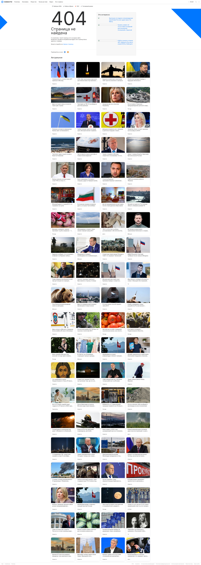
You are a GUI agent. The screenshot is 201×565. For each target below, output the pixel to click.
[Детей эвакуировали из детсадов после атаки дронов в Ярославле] (113, 199)
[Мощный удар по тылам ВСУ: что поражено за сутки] (63, 199)
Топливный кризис (87, 6)
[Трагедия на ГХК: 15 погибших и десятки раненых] (88, 98)
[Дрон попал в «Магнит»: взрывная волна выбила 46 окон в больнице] (63, 324)
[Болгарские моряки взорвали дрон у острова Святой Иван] (88, 199)
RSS (133, 563)
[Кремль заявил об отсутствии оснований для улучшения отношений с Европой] (113, 549)
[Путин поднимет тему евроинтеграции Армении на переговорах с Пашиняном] (113, 474)
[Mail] (2, 2)
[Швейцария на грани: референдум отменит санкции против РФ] (113, 349)
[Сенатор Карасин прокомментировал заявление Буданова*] (113, 174)
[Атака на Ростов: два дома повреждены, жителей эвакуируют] (88, 424)
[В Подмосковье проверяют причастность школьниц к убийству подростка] (138, 474)
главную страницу (68, 44)
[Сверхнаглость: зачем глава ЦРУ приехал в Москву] (63, 73)
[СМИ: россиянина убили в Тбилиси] (138, 174)
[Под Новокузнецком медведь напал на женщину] (63, 299)
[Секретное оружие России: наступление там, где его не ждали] (88, 374)
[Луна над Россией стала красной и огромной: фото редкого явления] (113, 499)
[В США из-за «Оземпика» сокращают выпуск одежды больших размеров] (88, 349)
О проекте (137, 563)
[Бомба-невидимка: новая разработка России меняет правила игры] (138, 299)
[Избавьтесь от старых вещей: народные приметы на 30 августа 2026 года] (113, 399)
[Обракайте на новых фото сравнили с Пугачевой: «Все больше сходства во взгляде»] (138, 524)
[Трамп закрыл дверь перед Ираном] (138, 374)
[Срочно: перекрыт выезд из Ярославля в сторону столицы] (88, 274)
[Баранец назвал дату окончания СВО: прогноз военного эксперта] (113, 73)
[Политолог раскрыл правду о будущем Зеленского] (138, 73)
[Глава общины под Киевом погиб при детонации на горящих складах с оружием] (63, 274)
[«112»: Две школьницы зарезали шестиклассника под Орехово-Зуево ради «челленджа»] (88, 73)
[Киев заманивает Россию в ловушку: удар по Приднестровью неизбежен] (88, 174)
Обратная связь (189, 563)
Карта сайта (197, 563)
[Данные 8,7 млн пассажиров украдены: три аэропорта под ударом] (63, 549)
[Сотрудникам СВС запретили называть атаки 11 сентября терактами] (63, 449)
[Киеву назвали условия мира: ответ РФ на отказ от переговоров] (63, 174)
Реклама (13, 563)
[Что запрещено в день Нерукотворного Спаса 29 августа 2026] (63, 374)
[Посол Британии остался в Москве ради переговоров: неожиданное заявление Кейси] (88, 399)
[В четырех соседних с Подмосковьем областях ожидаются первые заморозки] (138, 324)
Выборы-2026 (57, 6)
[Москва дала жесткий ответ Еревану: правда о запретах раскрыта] (113, 274)
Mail (2, 563)
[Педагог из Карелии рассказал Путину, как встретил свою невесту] (138, 449)
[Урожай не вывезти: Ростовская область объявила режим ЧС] (138, 199)
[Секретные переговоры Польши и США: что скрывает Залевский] (113, 249)
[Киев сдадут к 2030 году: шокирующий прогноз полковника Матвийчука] (113, 424)
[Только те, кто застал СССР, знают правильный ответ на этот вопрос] (138, 499)
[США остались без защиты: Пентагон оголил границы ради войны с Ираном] (63, 524)
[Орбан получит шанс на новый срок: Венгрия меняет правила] (88, 124)
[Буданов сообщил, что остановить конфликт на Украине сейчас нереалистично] (63, 249)
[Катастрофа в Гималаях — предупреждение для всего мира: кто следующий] (138, 98)
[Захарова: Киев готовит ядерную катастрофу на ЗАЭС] (138, 124)
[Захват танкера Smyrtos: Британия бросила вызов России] (138, 149)
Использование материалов (177, 563)
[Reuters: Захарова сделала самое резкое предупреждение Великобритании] (63, 499)
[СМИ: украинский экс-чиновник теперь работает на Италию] (113, 374)
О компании (7, 563)
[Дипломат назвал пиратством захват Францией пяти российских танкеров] (88, 549)
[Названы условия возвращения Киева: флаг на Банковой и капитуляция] (63, 124)
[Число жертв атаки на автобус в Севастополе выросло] (88, 149)
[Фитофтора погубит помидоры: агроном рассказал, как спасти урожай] (113, 324)
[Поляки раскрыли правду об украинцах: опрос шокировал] (113, 524)
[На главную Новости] (7, 2)
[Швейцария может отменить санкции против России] (88, 499)
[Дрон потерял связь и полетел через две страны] (63, 98)
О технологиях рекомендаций (147, 563)
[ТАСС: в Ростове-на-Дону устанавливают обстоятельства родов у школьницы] (113, 224)
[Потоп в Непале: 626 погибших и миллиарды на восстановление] (138, 399)
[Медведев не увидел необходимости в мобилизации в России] (88, 249)
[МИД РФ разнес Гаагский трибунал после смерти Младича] (138, 249)
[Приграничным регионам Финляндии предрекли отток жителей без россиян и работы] (113, 449)
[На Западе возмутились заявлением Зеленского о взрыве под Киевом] (138, 224)
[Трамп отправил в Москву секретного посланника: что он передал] (113, 149)
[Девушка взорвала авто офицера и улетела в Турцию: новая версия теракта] (113, 124)
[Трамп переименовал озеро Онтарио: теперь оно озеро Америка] (88, 449)
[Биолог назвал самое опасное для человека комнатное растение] (88, 524)
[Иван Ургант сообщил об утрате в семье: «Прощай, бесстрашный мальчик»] (138, 274)
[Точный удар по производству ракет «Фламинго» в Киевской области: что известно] (63, 424)
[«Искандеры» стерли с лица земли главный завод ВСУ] (88, 224)
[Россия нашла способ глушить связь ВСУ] (113, 299)
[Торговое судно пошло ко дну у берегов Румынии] (63, 149)
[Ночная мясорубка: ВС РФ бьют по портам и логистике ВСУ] (88, 324)
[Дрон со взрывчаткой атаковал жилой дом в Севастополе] (88, 299)
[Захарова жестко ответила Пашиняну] (113, 98)
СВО (78, 6)
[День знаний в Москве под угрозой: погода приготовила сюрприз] (63, 349)
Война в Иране (69, 6)
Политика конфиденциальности (163, 563)
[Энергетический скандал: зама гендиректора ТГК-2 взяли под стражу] (88, 474)
